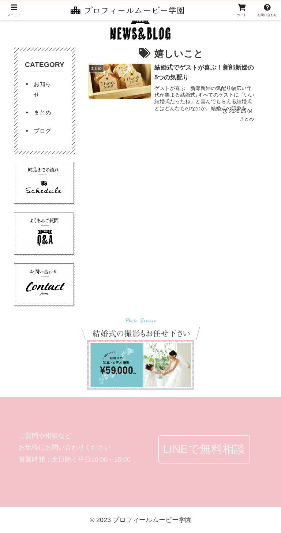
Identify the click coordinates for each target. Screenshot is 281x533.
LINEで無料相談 (204, 449)
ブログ (42, 130)
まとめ (42, 112)
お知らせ (42, 89)
